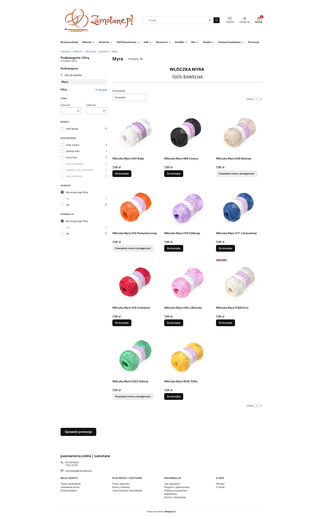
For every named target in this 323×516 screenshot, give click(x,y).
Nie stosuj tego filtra (77, 192)
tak (67, 198)
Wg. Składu (91, 51)
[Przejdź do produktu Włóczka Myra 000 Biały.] (135, 131)
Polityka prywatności (175, 490)
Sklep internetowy (160, 511)
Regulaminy (170, 493)
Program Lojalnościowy (177, 487)
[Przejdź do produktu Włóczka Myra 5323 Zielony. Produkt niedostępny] (135, 355)
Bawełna (104, 51)
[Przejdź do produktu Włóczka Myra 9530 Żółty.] (187, 355)
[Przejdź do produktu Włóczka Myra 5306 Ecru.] (239, 281)
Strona (250, 99)
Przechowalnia (69, 490)
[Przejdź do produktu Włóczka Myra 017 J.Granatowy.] (239, 206)
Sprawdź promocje (78, 432)
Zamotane (65, 51)
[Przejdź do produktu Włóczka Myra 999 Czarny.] (187, 131)
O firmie (220, 487)
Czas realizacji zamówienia (127, 490)
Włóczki (78, 51)
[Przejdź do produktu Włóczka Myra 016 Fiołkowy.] (187, 206)
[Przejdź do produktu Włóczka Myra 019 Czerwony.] (135, 281)
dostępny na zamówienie (80, 169)
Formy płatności (121, 483)
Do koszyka (122, 173)
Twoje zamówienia (71, 483)
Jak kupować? (172, 483)
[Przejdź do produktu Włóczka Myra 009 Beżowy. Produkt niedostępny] (239, 131)
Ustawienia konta (70, 487)
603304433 (72, 462)
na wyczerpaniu (75, 163)
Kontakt (220, 483)
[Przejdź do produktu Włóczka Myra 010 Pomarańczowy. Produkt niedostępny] (135, 206)
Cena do (91, 105)
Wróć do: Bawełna (73, 75)
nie (67, 204)
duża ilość (71, 157)
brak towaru (72, 144)
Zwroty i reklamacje (175, 497)
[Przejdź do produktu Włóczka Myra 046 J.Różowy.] (187, 281)
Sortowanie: (118, 90)
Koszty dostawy (121, 487)
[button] (216, 20)
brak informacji (74, 176)
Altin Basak (72, 128)
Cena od (65, 105)
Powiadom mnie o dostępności (236, 173)
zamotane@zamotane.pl (78, 470)
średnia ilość (73, 151)
